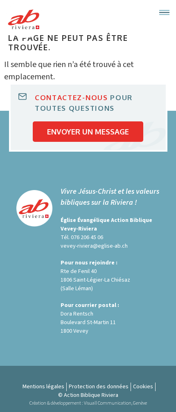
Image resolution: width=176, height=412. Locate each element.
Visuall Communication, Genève (115, 403)
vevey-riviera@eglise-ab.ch (94, 246)
